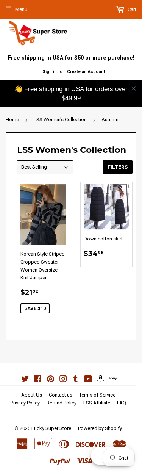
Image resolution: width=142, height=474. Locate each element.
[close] (133, 88)
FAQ (121, 403)
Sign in (49, 71)
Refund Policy (61, 403)
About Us (31, 395)
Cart (131, 9)
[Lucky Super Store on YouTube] (88, 380)
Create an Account (86, 71)
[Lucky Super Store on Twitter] (25, 380)
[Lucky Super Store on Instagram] (63, 380)
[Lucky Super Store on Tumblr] (75, 380)
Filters (118, 167)
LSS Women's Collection (60, 119)
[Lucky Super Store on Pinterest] (51, 380)
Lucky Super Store (51, 428)
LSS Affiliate (96, 403)
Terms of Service (97, 395)
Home (12, 119)
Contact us (60, 395)
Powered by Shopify (100, 428)
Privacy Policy (25, 403)
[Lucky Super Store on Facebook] (38, 380)
